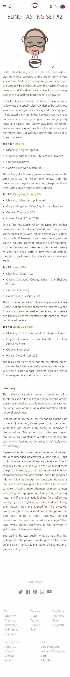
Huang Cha (34, 194)
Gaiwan (35, 625)
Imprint (8, 660)
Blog (55, 620)
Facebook (58, 616)
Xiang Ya (18, 143)
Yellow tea (10, 625)
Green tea (10, 620)
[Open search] (10, 7)
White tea (10, 616)
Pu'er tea (9, 634)
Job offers (46, 660)
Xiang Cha (19, 267)
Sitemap (9, 655)
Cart (43, 655)
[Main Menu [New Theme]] (4, 7)
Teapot (35, 620)
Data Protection (50, 646)
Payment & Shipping (53, 651)
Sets (33, 629)
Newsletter (58, 625)
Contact (9, 651)
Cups (34, 616)
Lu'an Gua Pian (23, 326)
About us (10, 646)
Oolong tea (11, 629)
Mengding (20, 194)
